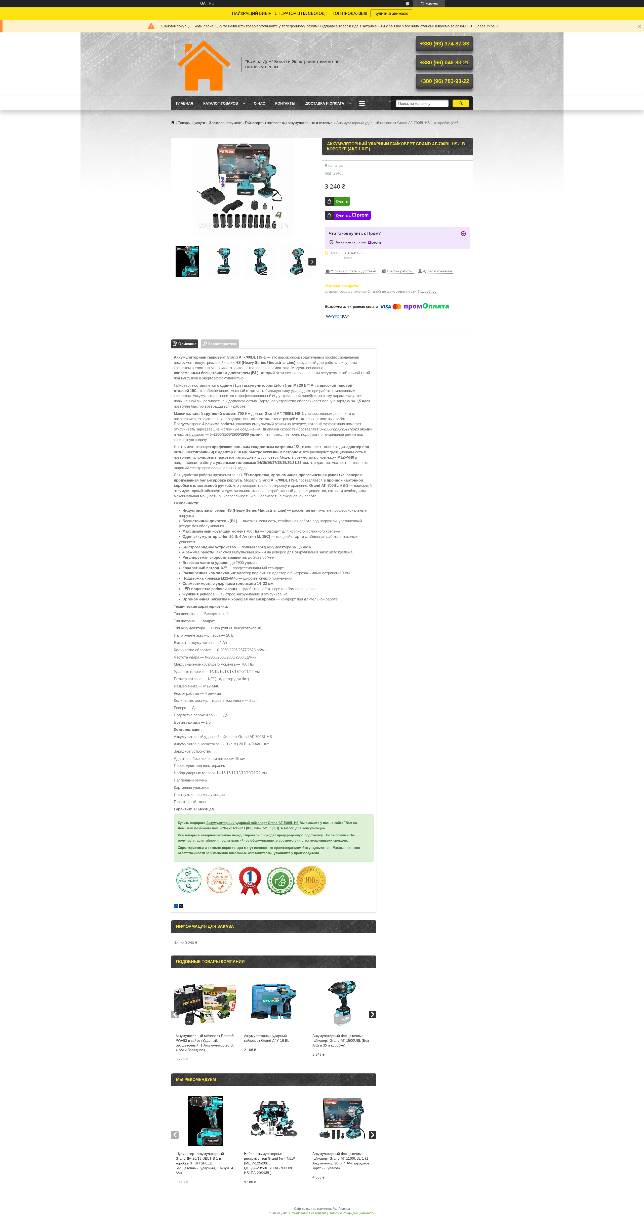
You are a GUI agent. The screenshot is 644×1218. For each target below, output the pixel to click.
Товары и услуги (191, 123)
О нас (259, 103)
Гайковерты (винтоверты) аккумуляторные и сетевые (289, 123)
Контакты (285, 103)
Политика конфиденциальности (352, 1213)
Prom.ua (344, 1208)
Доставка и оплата (324, 103)
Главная (184, 103)
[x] (181, 907)
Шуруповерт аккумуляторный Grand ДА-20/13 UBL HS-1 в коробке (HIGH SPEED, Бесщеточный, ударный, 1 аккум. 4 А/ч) (204, 1163)
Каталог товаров (220, 103)
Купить (342, 201)
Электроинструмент (225, 123)
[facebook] (176, 907)
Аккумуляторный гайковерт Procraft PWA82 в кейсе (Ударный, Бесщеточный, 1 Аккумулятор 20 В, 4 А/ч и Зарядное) (205, 1043)
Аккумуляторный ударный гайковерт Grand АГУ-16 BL (266, 1038)
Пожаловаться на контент (308, 1213)
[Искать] (461, 103)
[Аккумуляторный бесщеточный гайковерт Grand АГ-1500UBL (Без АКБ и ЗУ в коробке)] (342, 1003)
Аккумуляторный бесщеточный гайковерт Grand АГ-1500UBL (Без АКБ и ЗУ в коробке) (340, 1040)
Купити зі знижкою (391, 13)
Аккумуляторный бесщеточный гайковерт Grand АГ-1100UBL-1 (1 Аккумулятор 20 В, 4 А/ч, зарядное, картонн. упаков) (341, 1161)
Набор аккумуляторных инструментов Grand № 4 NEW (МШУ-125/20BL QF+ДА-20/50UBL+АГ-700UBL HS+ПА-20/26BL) (269, 1163)
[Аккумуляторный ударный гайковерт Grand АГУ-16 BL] (274, 1003)
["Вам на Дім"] (203, 64)
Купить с (343, 215)
